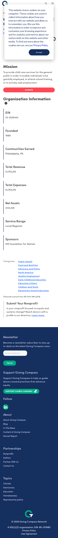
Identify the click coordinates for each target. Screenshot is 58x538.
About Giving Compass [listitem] (14, 419)
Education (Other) (27, 283)
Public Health (25, 261)
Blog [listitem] (5, 423)
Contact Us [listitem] (8, 465)
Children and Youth (28, 286)
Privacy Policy (29, 530)
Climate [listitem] (7, 483)
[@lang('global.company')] (5, 3)
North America (25, 272)
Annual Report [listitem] (10, 436)
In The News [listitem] (9, 427)
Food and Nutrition (28, 265)
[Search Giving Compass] (46, 4)
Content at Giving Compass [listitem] (16, 431)
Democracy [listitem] (9, 487)
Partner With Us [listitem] (10, 461)
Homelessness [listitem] (10, 495)
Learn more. (38, 315)
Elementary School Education (33, 290)
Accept (39, 52)
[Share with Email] (54, 39)
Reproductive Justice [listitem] (13, 499)
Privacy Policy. (40, 45)
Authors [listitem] (7, 457)
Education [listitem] (8, 491)
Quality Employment (29, 276)
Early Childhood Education (32, 279)
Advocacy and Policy (29, 268)
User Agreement (29, 533)
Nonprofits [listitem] (8, 453)
